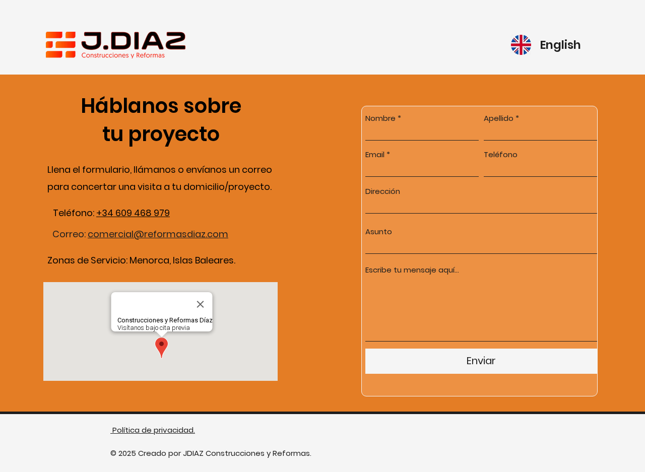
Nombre (380, 118)
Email (374, 154)
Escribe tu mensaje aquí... (412, 270)
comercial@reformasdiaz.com (158, 234)
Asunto (378, 231)
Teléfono (501, 154)
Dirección (382, 191)
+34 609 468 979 (133, 213)
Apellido (498, 118)
